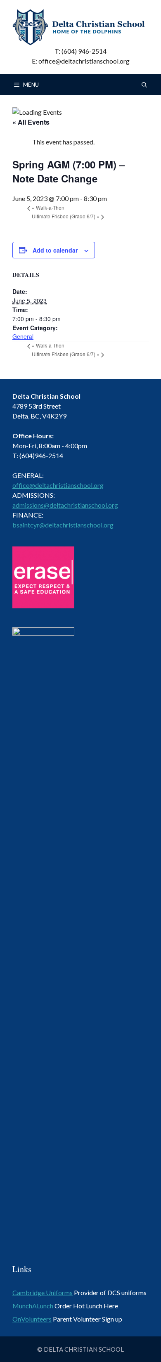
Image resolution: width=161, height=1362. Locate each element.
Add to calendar (55, 250)
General (22, 336)
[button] (144, 84)
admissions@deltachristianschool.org (65, 505)
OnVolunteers (32, 1319)
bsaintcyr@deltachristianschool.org (63, 525)
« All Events (31, 122)
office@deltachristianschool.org (58, 485)
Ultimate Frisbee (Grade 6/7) (65, 216)
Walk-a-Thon (48, 207)
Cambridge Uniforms (42, 1292)
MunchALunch (32, 1306)
